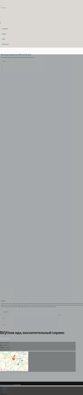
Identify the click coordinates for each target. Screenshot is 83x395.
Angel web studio (16, 384)
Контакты (5, 44)
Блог (3, 39)
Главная (5, 29)
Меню (4, 34)
